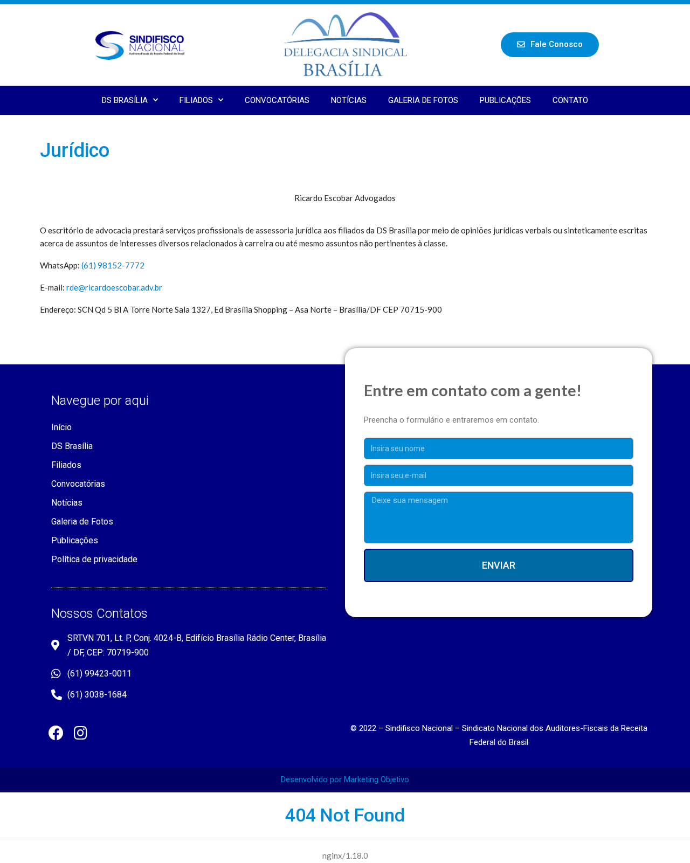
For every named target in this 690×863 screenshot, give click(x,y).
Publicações (505, 100)
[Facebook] (56, 733)
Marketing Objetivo (376, 779)
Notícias (349, 100)
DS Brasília (125, 100)
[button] (550, 44)
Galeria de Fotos (423, 100)
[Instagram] (80, 733)
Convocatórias (277, 100)
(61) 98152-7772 (112, 265)
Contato (570, 100)
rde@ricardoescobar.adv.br (114, 287)
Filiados (196, 100)
